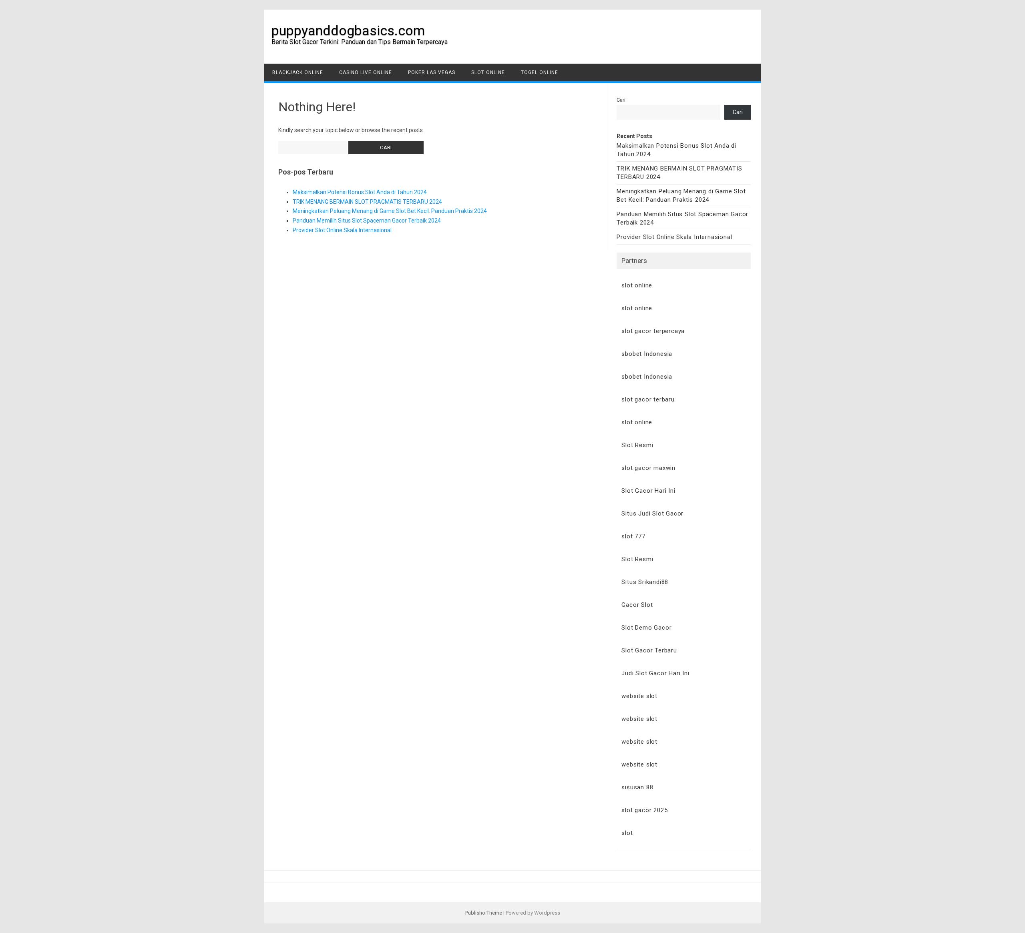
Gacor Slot (637, 604)
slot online (636, 285)
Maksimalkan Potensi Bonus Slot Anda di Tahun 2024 (360, 192)
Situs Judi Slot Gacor (652, 513)
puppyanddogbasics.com (348, 30)
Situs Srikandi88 (644, 582)
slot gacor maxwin (648, 468)
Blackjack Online (297, 72)
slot (627, 833)
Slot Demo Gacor (646, 627)
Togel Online (539, 72)
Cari (621, 100)
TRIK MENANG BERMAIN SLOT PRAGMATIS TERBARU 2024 (367, 202)
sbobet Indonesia (646, 353)
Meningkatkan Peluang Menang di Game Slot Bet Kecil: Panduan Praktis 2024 (390, 211)
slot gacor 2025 (644, 810)
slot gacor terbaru (647, 399)
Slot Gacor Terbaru (649, 650)
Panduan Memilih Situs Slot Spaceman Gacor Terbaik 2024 (367, 220)
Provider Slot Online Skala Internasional (342, 230)
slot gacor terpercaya (653, 331)
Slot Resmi (637, 445)
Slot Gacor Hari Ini (648, 490)
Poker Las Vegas (431, 72)
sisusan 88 (637, 787)
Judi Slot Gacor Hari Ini (655, 673)
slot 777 (633, 536)
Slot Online (488, 72)
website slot (639, 696)
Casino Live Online (365, 72)
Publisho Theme (483, 913)
